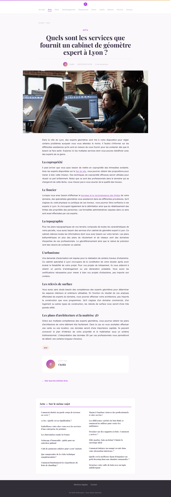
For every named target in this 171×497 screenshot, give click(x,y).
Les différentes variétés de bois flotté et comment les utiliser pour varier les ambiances (106, 423)
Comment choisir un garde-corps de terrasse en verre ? (60, 413)
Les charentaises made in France (55, 434)
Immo (93, 10)
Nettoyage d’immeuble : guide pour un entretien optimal (58, 441)
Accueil (42, 10)
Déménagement (68, 10)
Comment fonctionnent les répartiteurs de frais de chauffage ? (59, 463)
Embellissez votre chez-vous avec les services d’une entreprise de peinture (61, 427)
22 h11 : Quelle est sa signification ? (56, 420)
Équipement (83, 10)
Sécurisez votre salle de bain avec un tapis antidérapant (107, 466)
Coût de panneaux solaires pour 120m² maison (61, 448)
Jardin (102, 10)
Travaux (129, 10)
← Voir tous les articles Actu (55, 381)
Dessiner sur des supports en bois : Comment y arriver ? (109, 432)
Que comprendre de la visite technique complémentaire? (58, 455)
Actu (50, 10)
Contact (94, 484)
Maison (111, 10)
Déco (57, 10)
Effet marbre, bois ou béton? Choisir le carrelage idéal (106, 441)
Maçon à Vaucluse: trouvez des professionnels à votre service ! (109, 413)
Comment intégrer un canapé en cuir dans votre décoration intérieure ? (107, 449)
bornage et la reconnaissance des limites (100, 195)
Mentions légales (81, 484)
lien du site (81, 171)
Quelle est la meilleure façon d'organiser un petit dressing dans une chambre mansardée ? (109, 457)
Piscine (120, 10)
